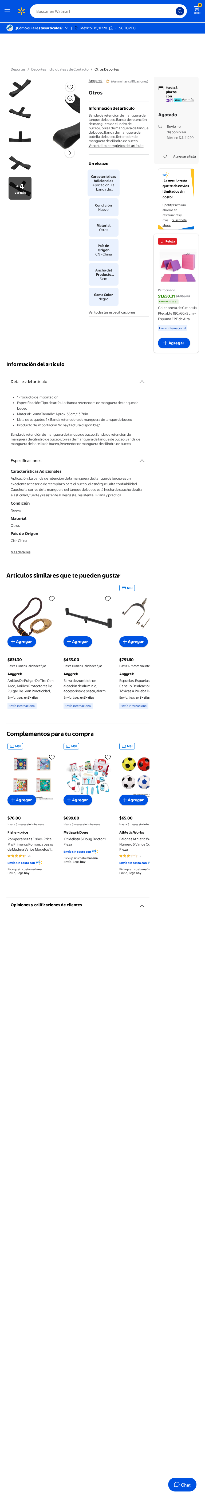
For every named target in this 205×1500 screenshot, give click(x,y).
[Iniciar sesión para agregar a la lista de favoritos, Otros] (70, 87)
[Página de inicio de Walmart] (21, 11)
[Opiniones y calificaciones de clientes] (142, 904)
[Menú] (8, 11)
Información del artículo (35, 364)
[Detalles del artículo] (142, 381)
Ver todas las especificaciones (112, 312)
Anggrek (95, 81)
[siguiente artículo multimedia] (69, 153)
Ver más (188, 99)
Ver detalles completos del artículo (116, 145)
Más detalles (20, 552)
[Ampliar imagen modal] (70, 98)
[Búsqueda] (180, 11)
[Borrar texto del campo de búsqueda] (173, 11)
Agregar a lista (184, 156)
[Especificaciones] (142, 460)
